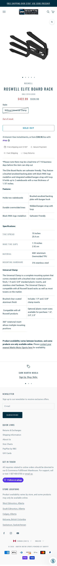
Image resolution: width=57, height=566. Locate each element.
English (38, 541)
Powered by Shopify (41, 546)
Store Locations (11, 489)
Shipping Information (12, 435)
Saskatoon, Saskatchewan (14, 525)
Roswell (28, 83)
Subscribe (12, 415)
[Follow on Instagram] (11, 533)
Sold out (28, 128)
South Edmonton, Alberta (14, 509)
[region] (28, 372)
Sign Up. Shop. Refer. (28, 377)
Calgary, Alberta (9, 514)
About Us (7, 439)
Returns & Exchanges (12, 430)
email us (29, 474)
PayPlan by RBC (9, 449)
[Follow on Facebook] (4, 533)
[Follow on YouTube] (17, 533)
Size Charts (8, 444)
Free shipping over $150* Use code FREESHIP (28, 3)
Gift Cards (7, 453)
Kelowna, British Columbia (14, 519)
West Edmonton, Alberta (13, 503)
